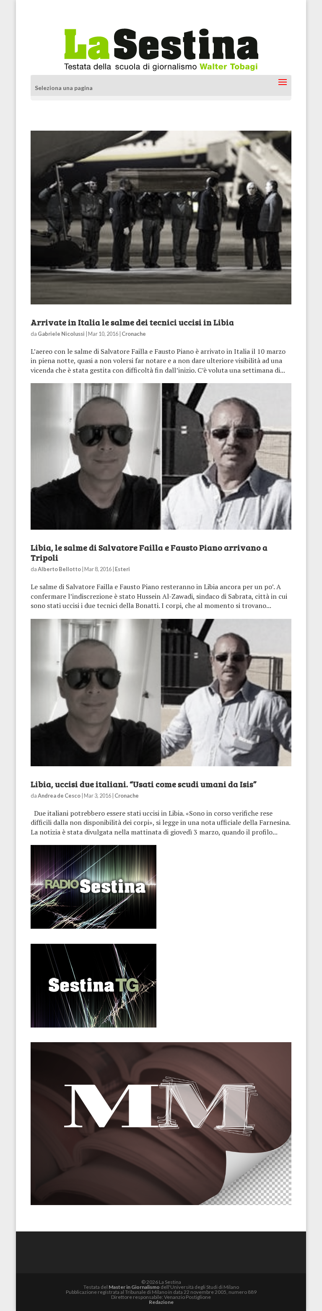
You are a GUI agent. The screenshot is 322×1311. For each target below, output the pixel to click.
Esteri (122, 569)
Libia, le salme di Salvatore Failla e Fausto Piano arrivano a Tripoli (149, 552)
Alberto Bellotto (59, 569)
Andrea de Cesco (59, 795)
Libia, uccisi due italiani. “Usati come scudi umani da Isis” (144, 784)
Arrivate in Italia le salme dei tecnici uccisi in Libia (132, 322)
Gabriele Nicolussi (61, 333)
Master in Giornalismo (134, 1287)
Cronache (134, 333)
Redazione (161, 1302)
